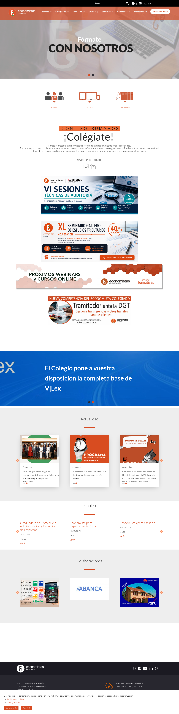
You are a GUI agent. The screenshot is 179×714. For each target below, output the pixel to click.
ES (145, 3)
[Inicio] (23, 13)
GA (149, 3)
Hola (89, 39)
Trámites (89, 107)
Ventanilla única (160, 11)
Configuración (13, 702)
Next (161, 460)
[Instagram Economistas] (86, 166)
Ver (24, 483)
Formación (125, 107)
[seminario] (89, 241)
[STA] (89, 195)
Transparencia (140, 11)
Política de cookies (15, 699)
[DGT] (89, 310)
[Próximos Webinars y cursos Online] (89, 276)
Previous (17, 460)
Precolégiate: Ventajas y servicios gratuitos (79, 378)
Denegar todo (11, 708)
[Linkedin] (92, 166)
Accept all (26, 708)
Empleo (54, 107)
